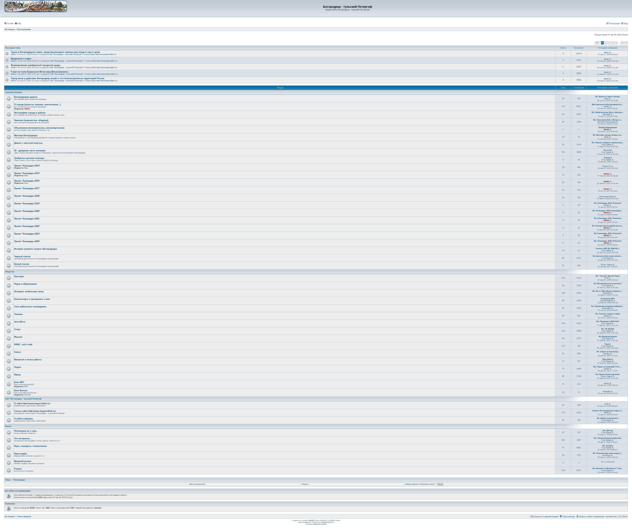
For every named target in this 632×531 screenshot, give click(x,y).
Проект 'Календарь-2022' (27, 226)
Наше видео (20, 453)
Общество (9, 272)
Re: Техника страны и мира (607, 314)
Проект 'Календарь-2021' (27, 218)
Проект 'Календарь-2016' (27, 181)
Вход (8, 480)
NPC (26, 386)
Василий (606, 114)
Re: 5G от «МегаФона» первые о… (607, 291)
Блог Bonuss (20, 390)
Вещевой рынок (22, 461)
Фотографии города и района (29, 112)
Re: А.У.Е (608, 150)
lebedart (97, 508)
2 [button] (605, 43)
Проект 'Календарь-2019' (27, 203)
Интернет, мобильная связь (29, 291)
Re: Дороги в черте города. (607, 97)
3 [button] (609, 43)
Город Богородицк (13, 92)
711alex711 (606, 166)
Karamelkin (606, 308)
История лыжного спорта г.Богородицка (35, 249)
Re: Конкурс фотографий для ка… (607, 226)
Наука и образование (25, 284)
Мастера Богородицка (25, 135)
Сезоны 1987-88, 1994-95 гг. (608, 248)
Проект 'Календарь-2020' (27, 211)
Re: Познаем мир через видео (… (608, 453)
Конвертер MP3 (608, 299)
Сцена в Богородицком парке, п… (607, 411)
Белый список (21, 264)
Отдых (17, 367)
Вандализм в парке (21, 58)
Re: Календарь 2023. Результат (607, 233)
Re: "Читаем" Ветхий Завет (608, 276)
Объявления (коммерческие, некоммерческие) (39, 128)
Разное (8, 426)
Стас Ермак (606, 145)
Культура (19, 276)
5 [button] (616, 43)
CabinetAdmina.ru (327, 522)
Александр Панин (606, 197)
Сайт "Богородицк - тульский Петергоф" (65, 54)
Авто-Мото (19, 322)
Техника (18, 314)
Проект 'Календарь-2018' (27, 196)
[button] (597, 43)
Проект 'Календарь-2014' (27, 165)
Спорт (17, 329)
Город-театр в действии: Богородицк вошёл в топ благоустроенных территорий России (57, 78)
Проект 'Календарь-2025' (27, 241)
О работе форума (23, 418)
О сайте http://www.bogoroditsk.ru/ (32, 403)
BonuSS (27, 395)
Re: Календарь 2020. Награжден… (607, 211)
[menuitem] (18, 23)
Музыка (18, 337)
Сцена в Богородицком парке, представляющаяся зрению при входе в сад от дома (55, 52)
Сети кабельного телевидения (30, 306)
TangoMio (606, 293)
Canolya (606, 354)
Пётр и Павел (606, 265)
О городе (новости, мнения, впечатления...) (37, 104)
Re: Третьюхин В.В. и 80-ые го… (607, 120)
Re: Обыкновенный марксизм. (607, 438)
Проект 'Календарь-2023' (27, 234)
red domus (606, 455)
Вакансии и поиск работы (28, 359)
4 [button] (612, 43)
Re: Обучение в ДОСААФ (607, 321)
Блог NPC (19, 382)
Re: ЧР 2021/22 (607, 329)
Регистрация (19, 480)
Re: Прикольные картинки (608, 374)
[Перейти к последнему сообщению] (610, 52)
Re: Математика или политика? (608, 283)
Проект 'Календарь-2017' (27, 188)
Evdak (606, 205)
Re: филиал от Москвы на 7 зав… (607, 468)
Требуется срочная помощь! (29, 158)
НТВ (606, 278)
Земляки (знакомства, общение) (31, 120)
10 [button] (622, 43)
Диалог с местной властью (28, 143)
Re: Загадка (607, 446)
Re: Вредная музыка (608, 336)
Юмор (17, 374)
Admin (13, 54)
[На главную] (35, 6)
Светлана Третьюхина (606, 122)
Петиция (607, 158)
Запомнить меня (427, 484)
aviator (606, 106)
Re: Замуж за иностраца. (608, 352)
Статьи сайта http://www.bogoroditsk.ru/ (100, 54)
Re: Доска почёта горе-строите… (607, 256)
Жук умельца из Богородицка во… (607, 104)
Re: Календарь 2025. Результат (607, 241)
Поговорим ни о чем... (26, 431)
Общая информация (607, 127)
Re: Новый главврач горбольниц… (608, 143)
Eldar (606, 137)
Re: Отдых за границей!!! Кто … (607, 367)
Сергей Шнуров (606, 301)
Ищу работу (607, 359)
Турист (608, 344)
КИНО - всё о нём (23, 344)
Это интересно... (23, 438)
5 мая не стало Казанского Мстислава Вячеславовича (39, 72)
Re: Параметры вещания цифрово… (607, 306)
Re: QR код (608, 431)
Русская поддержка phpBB (316, 524)
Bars (606, 98)
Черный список (22, 256)
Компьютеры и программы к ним (32, 299)
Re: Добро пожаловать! (608, 418)
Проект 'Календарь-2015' (27, 173)
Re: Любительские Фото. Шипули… (608, 112)
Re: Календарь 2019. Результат (607, 203)
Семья (17, 352)
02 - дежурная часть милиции (29, 150)
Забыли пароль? (412, 484)
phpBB (310, 520)
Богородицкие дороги (25, 97)
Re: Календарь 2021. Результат (607, 218)
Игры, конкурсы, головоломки (30, 446)
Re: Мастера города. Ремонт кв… (608, 135)
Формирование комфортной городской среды (35, 65)
